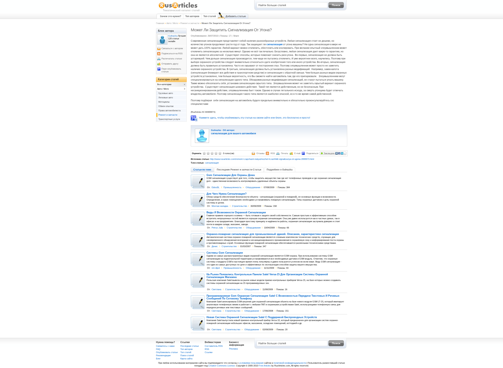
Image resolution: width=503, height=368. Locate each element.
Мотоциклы (164, 102)
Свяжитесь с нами (165, 346)
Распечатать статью (172, 58)
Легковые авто (165, 97)
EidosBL (215, 187)
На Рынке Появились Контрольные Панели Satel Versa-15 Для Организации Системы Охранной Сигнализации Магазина (267, 276)
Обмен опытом (165, 106)
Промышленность (232, 187)
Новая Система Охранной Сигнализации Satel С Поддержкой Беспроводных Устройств (262, 317)
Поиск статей (187, 355)
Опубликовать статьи (167, 352)
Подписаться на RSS (172, 53)
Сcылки (208, 352)
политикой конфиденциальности (290, 363)
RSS (207, 349)
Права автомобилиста (169, 110)
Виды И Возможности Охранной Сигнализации (236, 212)
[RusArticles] (178, 8)
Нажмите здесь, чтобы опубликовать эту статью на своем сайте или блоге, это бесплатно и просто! (254, 117)
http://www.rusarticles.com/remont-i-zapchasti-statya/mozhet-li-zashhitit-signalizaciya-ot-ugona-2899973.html (262, 159)
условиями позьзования (251, 363)
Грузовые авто (165, 93)
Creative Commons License (221, 365)
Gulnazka (216, 130)
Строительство (239, 206)
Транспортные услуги (169, 119)
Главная (160, 23)
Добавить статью (236, 16)
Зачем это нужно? (170, 16)
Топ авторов (192, 16)
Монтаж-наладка (220, 206)
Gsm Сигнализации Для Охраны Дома (231, 175)
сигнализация (274, 44)
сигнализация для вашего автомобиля (233, 133)
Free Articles (265, 365)
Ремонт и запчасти (189, 23)
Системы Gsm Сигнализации (225, 252)
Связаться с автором (172, 48)
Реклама (233, 349)
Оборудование (253, 187)
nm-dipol (216, 268)
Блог (158, 358)
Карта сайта (186, 358)
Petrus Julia (217, 227)
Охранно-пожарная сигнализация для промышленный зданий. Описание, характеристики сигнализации (273, 234)
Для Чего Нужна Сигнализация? (227, 193)
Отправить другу (170, 64)
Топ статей (209, 16)
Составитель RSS (214, 346)
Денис (215, 246)
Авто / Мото (172, 23)
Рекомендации (163, 355)
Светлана (216, 289)
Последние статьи (189, 346)
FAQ (158, 349)
